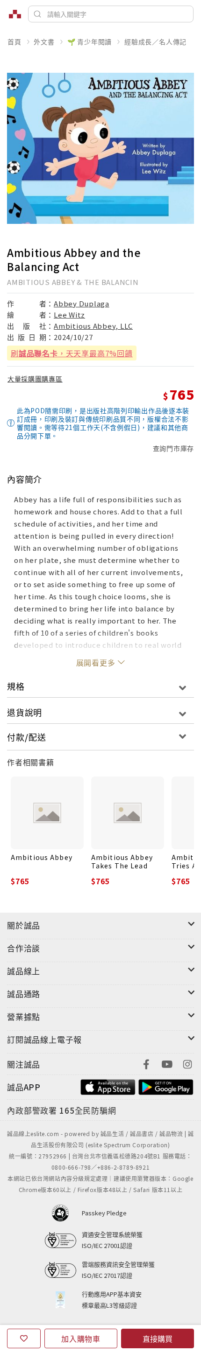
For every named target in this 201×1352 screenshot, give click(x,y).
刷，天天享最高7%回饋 (72, 353)
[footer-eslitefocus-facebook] (146, 1063)
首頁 (14, 41)
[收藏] (24, 1338)
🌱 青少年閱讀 (89, 41)
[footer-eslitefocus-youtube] (166, 1063)
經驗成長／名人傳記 (155, 41)
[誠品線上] (14, 14)
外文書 (44, 41)
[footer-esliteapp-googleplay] (166, 1086)
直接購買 (157, 1338)
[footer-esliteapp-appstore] (108, 1086)
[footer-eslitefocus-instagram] (187, 1063)
